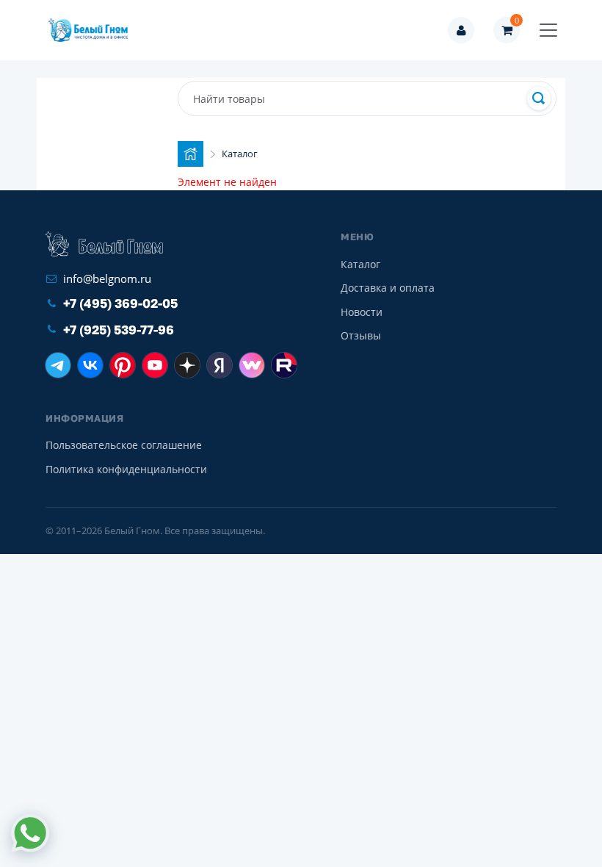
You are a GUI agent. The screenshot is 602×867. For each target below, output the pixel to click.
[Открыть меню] (548, 30)
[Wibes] (251, 365)
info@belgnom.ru (107, 278)
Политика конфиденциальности (126, 469)
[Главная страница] (190, 154)
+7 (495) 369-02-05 (120, 303)
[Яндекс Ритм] (219, 365)
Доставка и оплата (388, 288)
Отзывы (361, 335)
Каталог (360, 264)
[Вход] (461, 30)
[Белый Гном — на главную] (92, 30)
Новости (361, 312)
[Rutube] (284, 365)
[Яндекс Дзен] (187, 365)
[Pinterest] (122, 365)
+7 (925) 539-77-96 (118, 329)
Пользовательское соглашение (124, 445)
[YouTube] (154, 365)
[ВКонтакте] (90, 365)
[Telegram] (58, 365)
